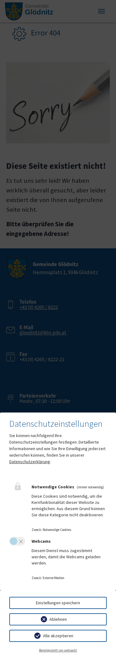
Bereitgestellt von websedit (58, 650)
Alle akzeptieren (58, 635)
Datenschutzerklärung (29, 461)
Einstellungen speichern (58, 603)
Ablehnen (58, 619)
